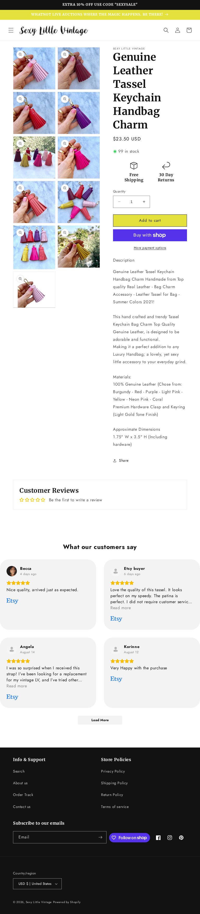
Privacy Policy (113, 771)
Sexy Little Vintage (39, 902)
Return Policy (112, 794)
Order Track (23, 794)
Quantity (119, 191)
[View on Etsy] (12, 571)
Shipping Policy (114, 783)
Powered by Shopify (67, 902)
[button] (11, 30)
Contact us (22, 806)
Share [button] (124, 460)
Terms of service (115, 806)
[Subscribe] (100, 837)
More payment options (150, 247)
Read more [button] (120, 608)
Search (19, 771)
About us (20, 783)
